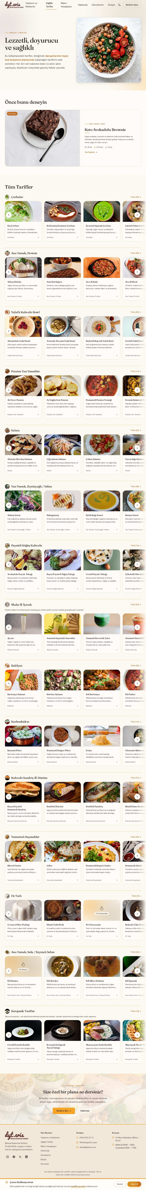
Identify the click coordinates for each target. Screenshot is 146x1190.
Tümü (135, 197)
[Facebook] (14, 1157)
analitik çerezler (78, 1186)
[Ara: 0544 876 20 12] (119, 4)
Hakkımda (82, 4)
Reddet (120, 1184)
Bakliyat (16, 665)
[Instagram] (7, 1157)
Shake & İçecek (21, 604)
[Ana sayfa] (16, 1135)
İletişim (111, 4)
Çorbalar (17, 197)
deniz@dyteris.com (88, 1147)
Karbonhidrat (20, 721)
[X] (20, 1157)
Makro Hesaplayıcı (66, 5)
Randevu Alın (62, 1111)
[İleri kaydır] (137, 215)
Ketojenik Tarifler (23, 1011)
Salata (15, 430)
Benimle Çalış (132, 5)
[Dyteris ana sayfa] (14, 4)
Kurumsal (45, 1164)
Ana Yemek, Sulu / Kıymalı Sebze (33, 952)
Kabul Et (134, 1184)
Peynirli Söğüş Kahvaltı (26, 545)
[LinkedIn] (26, 1157)
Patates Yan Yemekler (25, 371)
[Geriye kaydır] (9, 215)
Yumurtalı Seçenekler (25, 837)
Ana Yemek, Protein (24, 253)
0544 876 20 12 (87, 1137)
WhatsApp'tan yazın (88, 1142)
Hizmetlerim (98, 4)
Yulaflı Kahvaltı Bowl (25, 312)
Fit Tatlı (16, 896)
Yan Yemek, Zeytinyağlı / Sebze (31, 486)
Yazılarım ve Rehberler (31, 5)
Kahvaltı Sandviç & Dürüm (29, 778)
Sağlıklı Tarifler (49, 5)
